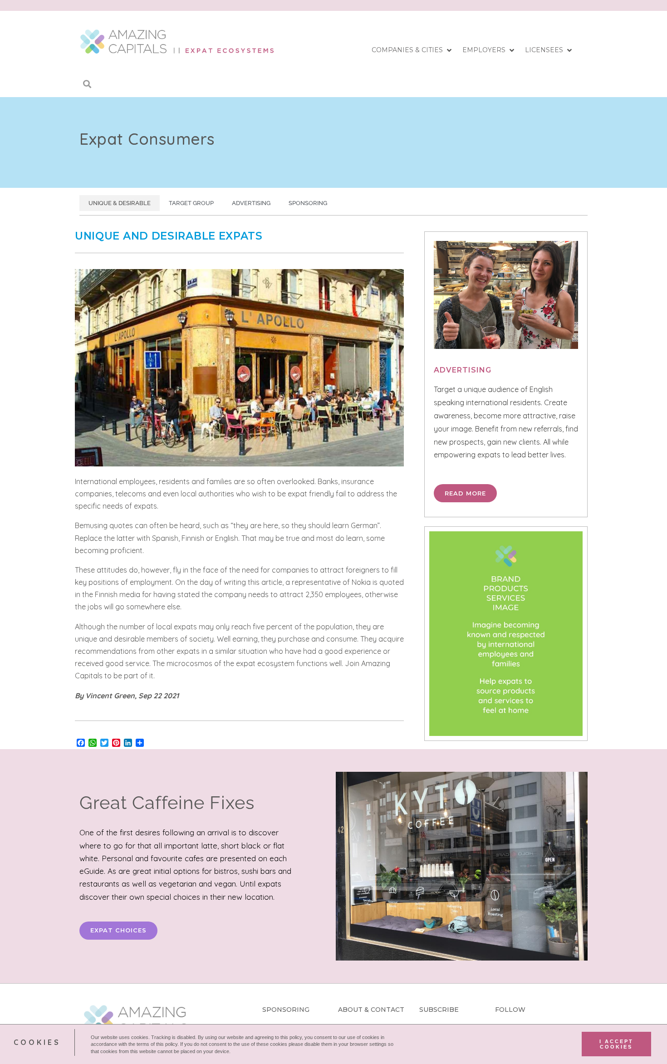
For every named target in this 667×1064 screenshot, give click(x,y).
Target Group (191, 203)
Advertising (251, 203)
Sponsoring (308, 203)
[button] (412, 50)
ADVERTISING (462, 370)
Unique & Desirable (119, 203)
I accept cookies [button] (616, 1044)
